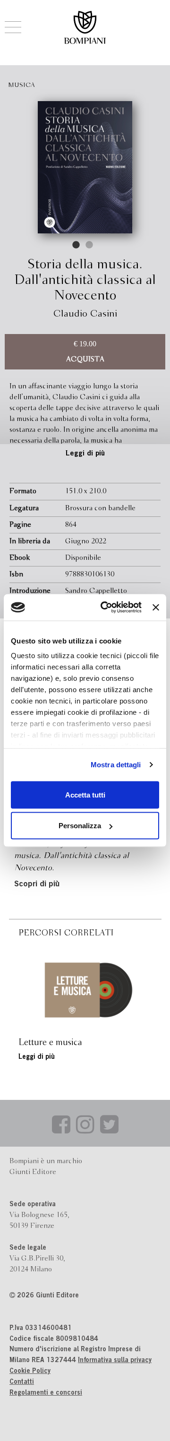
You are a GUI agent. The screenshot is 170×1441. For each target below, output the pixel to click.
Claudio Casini (85, 313)
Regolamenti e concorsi (45, 1393)
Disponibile (83, 558)
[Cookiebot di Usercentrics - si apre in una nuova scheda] (105, 607)
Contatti (21, 1382)
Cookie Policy (30, 1371)
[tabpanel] (85, 167)
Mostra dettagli (116, 765)
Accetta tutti (85, 794)
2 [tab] (89, 245)
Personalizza (80, 826)
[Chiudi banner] (156, 607)
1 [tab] (76, 245)
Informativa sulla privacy (115, 1360)
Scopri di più (37, 885)
